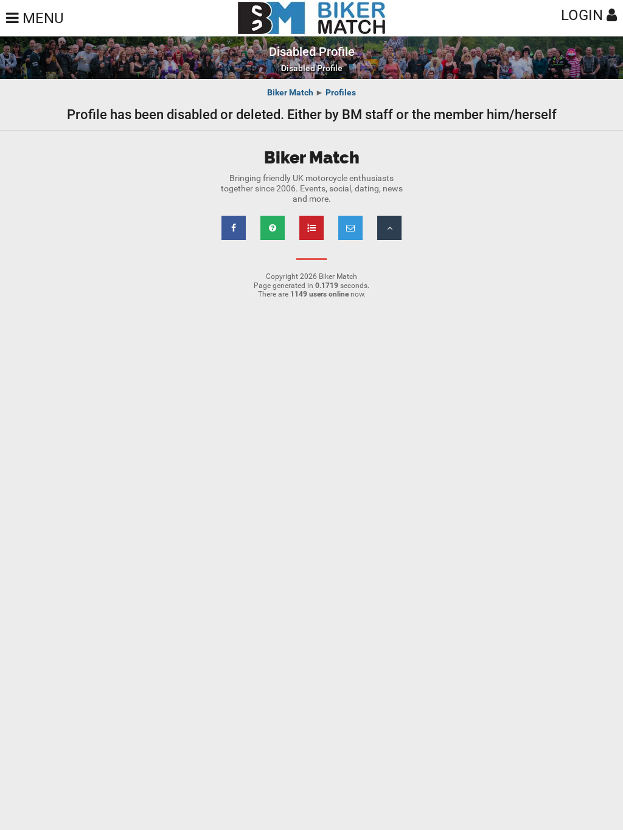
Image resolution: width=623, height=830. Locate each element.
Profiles (340, 92)
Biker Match (290, 92)
